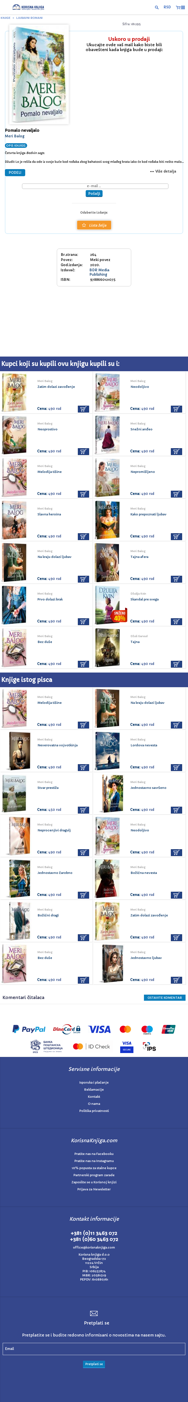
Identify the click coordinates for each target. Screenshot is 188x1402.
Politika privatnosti (94, 1111)
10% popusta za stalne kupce (94, 1168)
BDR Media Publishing (99, 272)
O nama (94, 1104)
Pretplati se (94, 1364)
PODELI (15, 173)
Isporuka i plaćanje (94, 1082)
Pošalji (94, 193)
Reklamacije (94, 1089)
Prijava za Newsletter (94, 1189)
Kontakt (94, 1097)
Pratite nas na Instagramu (94, 1161)
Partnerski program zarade (94, 1175)
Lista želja (97, 225)
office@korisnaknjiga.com (94, 1247)
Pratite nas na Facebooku (94, 1154)
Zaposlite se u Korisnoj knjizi (94, 1182)
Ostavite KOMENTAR (165, 998)
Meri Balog (14, 136)
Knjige (6, 18)
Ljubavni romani (29, 18)
